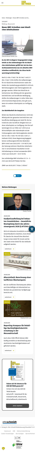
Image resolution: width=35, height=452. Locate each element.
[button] (3, 448)
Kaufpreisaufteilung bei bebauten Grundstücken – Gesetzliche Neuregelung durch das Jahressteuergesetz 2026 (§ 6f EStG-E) (17, 222)
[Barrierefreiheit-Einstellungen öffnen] (32, 229)
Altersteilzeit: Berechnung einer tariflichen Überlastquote (17, 275)
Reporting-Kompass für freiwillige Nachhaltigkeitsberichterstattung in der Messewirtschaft (17, 326)
